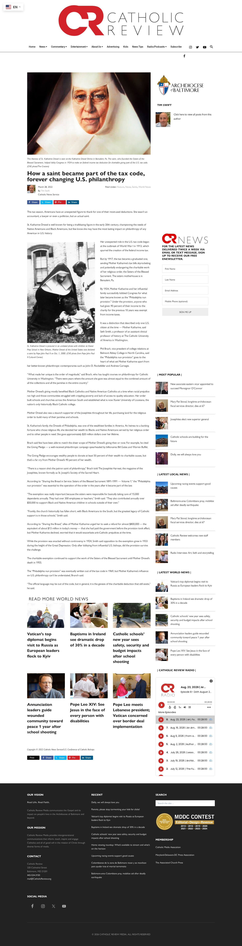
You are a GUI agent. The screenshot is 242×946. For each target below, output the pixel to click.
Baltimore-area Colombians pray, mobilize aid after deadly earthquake (192, 503)
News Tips (137, 46)
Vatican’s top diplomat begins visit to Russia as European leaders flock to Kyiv (43, 644)
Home (32, 46)
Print (32, 758)
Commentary (58, 46)
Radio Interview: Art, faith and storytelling (192, 553)
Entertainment (78, 46)
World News (144, 186)
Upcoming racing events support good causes (112, 855)
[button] (211, 47)
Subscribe (176, 46)
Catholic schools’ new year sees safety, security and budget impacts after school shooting (191, 620)
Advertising (113, 46)
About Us (97, 46)
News (42, 46)
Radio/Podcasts (156, 46)
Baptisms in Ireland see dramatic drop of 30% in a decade (88, 639)
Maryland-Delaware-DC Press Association (175, 854)
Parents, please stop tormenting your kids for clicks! (115, 809)
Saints (134, 186)
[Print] (28, 758)
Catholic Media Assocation (168, 847)
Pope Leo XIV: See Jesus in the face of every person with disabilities (190, 652)
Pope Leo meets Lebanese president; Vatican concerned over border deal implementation (131, 715)
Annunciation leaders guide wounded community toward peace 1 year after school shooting (190, 637)
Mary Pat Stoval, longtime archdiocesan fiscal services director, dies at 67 (191, 520)
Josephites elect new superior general (190, 419)
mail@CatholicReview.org (39, 878)
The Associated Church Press (169, 862)
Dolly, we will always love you (186, 454)
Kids (125, 46)
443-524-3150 (33, 875)
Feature (120, 186)
